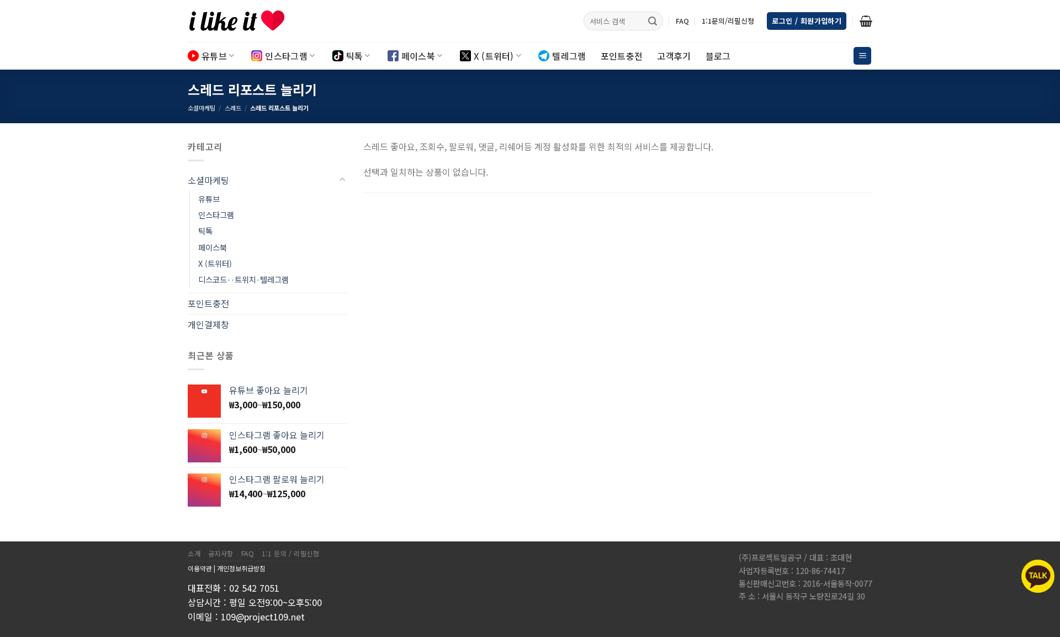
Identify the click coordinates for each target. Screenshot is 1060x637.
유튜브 (214, 55)
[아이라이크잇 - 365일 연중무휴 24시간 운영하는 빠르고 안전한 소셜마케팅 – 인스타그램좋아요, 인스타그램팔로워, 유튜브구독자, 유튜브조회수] (243, 21)
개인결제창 (208, 324)
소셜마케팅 (201, 107)
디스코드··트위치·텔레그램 (243, 279)
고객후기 (674, 55)
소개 (194, 554)
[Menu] (862, 56)
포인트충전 (622, 55)
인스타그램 (286, 55)
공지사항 (221, 554)
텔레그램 (569, 55)
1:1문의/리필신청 (728, 20)
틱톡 (354, 55)
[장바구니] (866, 21)
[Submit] (652, 21)
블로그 (718, 55)
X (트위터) (494, 55)
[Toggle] (342, 180)
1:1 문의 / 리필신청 (291, 554)
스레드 (233, 107)
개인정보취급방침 (241, 568)
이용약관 (200, 568)
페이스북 (418, 55)
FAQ (682, 20)
